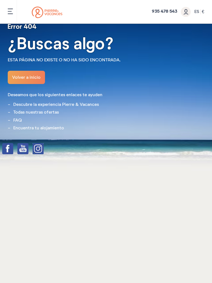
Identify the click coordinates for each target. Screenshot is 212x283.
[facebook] (13, 149)
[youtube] (28, 149)
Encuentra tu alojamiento (38, 128)
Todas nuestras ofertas (36, 112)
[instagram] (43, 149)
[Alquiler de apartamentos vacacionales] (47, 12)
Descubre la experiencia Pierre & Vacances (56, 104)
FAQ (17, 120)
